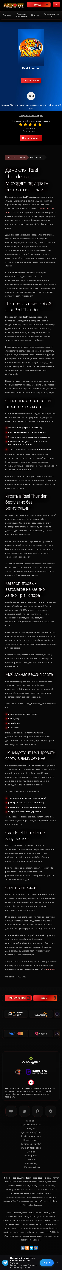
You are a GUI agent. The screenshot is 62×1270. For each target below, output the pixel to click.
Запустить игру (31, 80)
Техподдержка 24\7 (51, 15)
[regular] (30, 124)
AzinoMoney (31, 1163)
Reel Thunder (36, 157)
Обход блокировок (31, 1147)
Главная (7, 15)
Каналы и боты (32, 1167)
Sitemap (31, 1151)
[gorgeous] (40, 124)
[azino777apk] (50, 1111)
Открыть (47, 1262)
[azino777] (24, 1111)
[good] (35, 124)
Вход (37, 4)
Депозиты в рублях (31, 1132)
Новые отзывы (31, 1140)
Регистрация (17, 998)
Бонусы (35, 15)
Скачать (31, 1159)
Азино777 (50, 969)
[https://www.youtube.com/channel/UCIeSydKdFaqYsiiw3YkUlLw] (11, 1111)
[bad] (20, 124)
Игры (22, 157)
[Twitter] (31, 1248)
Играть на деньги (31, 138)
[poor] (25, 124)
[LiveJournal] (40, 1248)
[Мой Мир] (36, 1248)
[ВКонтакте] (23, 1248)
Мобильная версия (31, 1136)
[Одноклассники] (27, 1248)
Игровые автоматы (21, 15)
